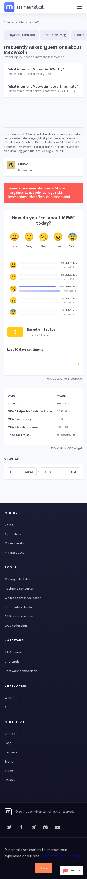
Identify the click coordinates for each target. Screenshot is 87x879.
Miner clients (14, 543)
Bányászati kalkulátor (21, 34)
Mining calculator (18, 579)
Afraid (72, 246)
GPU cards (12, 662)
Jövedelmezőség (55, 34)
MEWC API (57, 448)
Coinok (8, 22)
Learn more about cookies (61, 856)
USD (74, 471)
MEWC (29, 471)
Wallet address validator (23, 598)
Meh (43, 246)
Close (43, 868)
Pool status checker (19, 607)
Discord (57, 827)
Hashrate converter (19, 589)
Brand (9, 761)
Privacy (10, 780)
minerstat (24, 6)
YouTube (45, 827)
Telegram (33, 827)
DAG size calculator (19, 616)
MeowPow (63, 403)
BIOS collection (16, 626)
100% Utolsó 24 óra (68, 287)
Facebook (21, 827)
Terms (9, 771)
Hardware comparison (21, 671)
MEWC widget (73, 448)
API (7, 707)
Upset (58, 246)
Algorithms (13, 534)
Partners (11, 752)
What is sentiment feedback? (64, 378)
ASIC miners (13, 652)
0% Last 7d (69, 267)
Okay (29, 246)
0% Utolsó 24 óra (69, 263)
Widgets (11, 698)
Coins (9, 525)
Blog (8, 743)
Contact (11, 734)
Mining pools (14, 552)
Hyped (14, 246)
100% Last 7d (70, 291)
